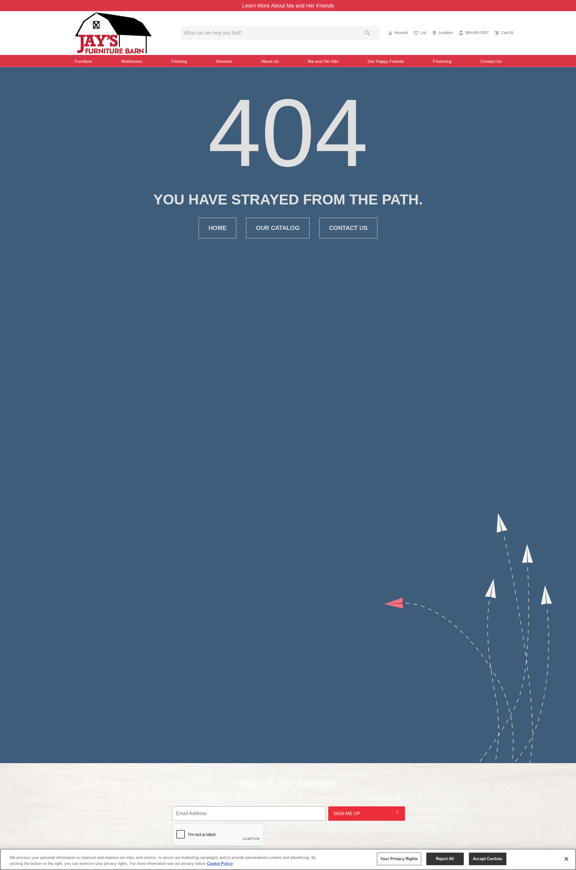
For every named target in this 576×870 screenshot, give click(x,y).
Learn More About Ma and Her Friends (288, 6)
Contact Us (491, 61)
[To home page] (113, 33)
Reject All (445, 858)
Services (224, 61)
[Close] (566, 858)
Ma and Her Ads (323, 61)
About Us (270, 61)
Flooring (179, 61)
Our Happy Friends (386, 61)
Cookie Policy (220, 863)
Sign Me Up (346, 813)
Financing (442, 61)
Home (217, 228)
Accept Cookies (487, 858)
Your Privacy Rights (399, 858)
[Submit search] (367, 33)
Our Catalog (278, 228)
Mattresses (131, 61)
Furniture (83, 61)
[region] (288, 859)
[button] (390, 33)
